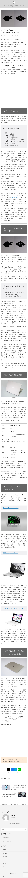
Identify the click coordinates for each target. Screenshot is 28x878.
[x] (11, 819)
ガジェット (5, 853)
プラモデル (5, 860)
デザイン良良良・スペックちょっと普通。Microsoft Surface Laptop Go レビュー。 (9, 794)
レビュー (5, 863)
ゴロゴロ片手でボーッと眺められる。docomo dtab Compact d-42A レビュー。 (18, 787)
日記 (17, 35)
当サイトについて (7, 841)
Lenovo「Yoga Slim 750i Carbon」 (13, 608)
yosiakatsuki (13, 876)
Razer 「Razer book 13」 (10, 508)
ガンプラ (5, 856)
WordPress (23, 876)
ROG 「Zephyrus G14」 (10, 553)
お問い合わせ (6, 837)
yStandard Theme (6, 876)
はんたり (16, 874)
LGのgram (15, 197)
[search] (25, 829)
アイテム (5, 849)
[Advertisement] (14, 90)
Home (2, 804)
